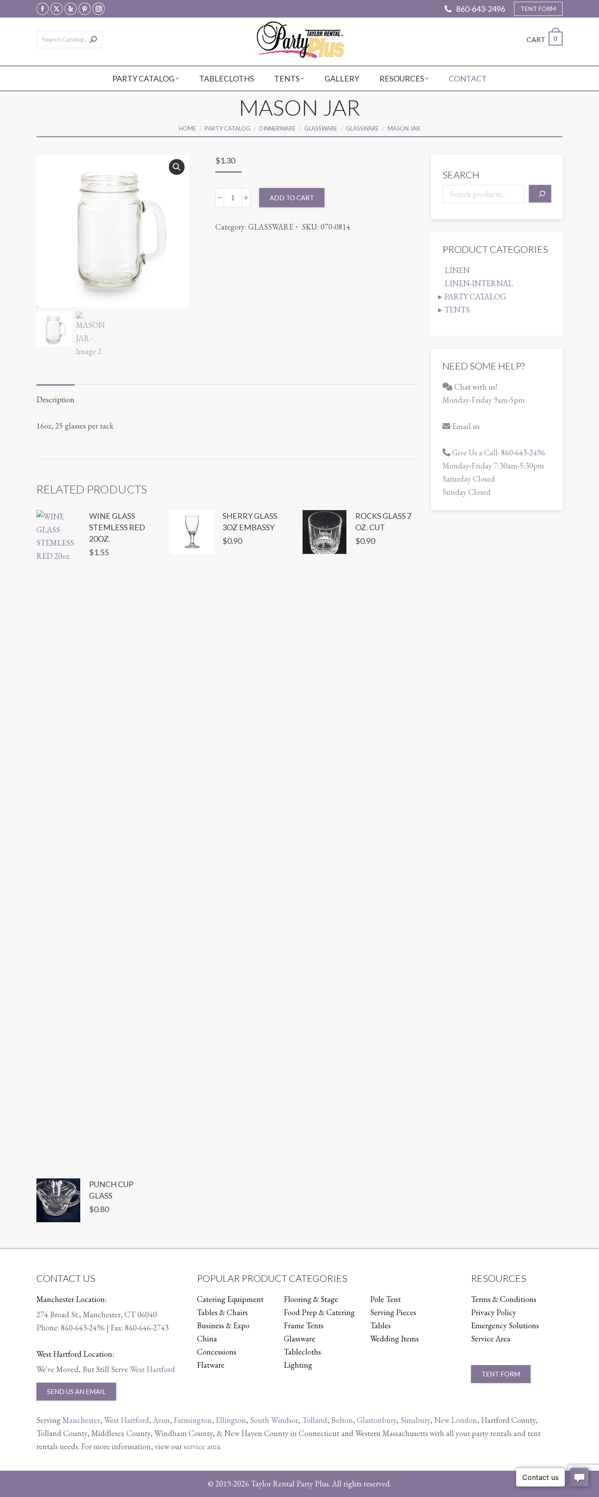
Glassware (299, 1339)
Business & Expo (223, 1325)
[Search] (93, 39)
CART (542, 39)
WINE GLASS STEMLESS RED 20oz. (117, 527)
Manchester (81, 1420)
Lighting (298, 1365)
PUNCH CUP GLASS (111, 1189)
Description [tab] (55, 399)
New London (455, 1420)
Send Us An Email (76, 1391)
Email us (466, 426)
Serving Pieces (393, 1312)
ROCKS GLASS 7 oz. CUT (383, 521)
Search (460, 175)
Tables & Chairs (222, 1312)
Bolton (342, 1420)
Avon (161, 1420)
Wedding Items (394, 1339)
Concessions (216, 1352)
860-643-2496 (480, 9)
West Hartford (152, 1369)
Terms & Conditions (503, 1299)
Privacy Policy (493, 1312)
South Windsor (274, 1420)
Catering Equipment (230, 1299)
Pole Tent (385, 1299)
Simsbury (415, 1420)
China (207, 1339)
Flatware (211, 1365)
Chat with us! (475, 387)
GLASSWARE (270, 227)
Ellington (231, 1420)
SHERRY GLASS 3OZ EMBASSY (249, 521)
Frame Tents (304, 1325)
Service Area (490, 1339)
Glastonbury (376, 1420)
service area (202, 1446)
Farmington (193, 1420)
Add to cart (292, 198)
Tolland (314, 1420)
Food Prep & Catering (319, 1312)
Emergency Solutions (505, 1325)
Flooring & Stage (311, 1299)
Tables (380, 1325)
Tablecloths (302, 1352)
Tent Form (500, 1374)
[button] (177, 167)
